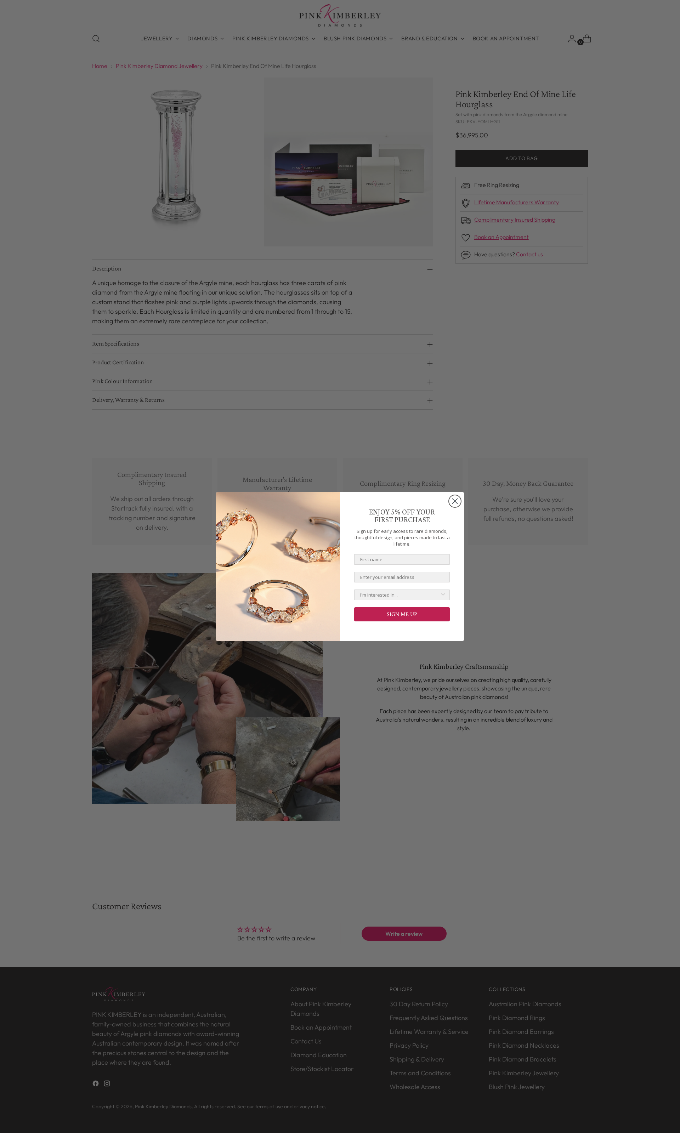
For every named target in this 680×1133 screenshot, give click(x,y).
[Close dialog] (455, 501)
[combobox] (400, 595)
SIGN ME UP (402, 614)
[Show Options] (443, 595)
